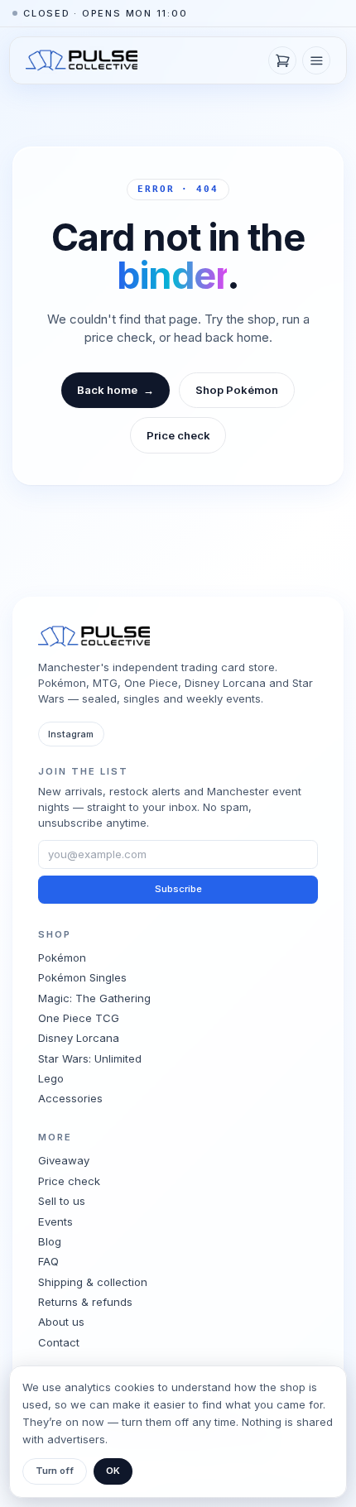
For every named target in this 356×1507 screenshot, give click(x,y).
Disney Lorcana (78, 1037)
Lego (51, 1078)
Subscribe (178, 889)
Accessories (70, 1098)
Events (55, 1221)
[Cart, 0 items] (282, 60)
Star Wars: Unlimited (90, 1058)
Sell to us (61, 1200)
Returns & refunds (85, 1301)
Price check (178, 435)
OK (113, 1470)
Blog (49, 1241)
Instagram (71, 734)
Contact (58, 1342)
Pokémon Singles (82, 977)
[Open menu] (316, 60)
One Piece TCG (78, 1018)
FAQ (48, 1261)
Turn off (55, 1470)
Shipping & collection (92, 1282)
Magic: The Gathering (94, 998)
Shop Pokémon (236, 389)
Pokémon (62, 957)
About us (61, 1321)
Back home (116, 389)
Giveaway (63, 1160)
